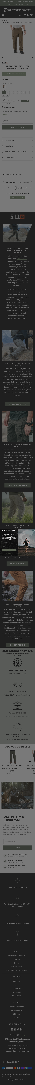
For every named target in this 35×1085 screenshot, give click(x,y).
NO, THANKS (8, 553)
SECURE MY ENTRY (8, 550)
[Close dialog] (33, 530)
